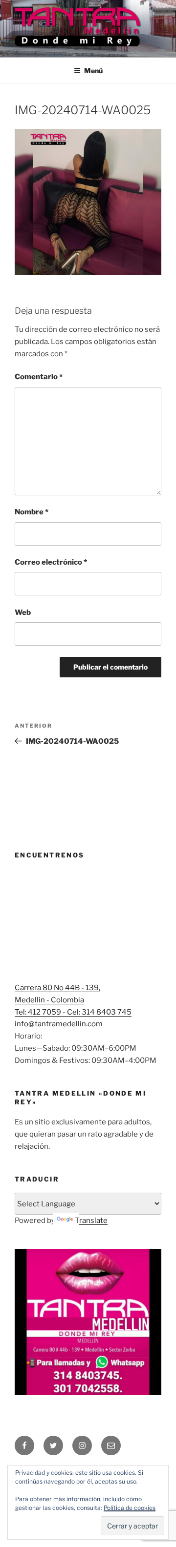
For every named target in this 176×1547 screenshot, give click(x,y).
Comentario (39, 376)
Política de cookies (129, 1507)
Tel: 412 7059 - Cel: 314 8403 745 (73, 1012)
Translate (91, 1220)
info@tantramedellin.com (59, 1023)
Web (23, 612)
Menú (93, 70)
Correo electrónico (51, 562)
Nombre (31, 512)
